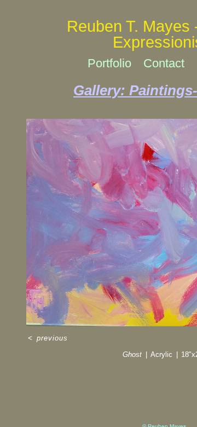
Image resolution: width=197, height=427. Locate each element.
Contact (163, 63)
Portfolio (109, 63)
